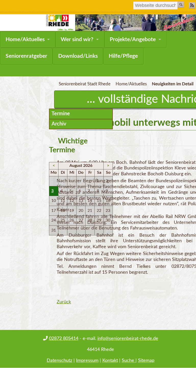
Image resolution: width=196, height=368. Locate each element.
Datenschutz (59, 360)
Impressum (87, 360)
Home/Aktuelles (25, 39)
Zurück (64, 302)
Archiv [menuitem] (59, 123)
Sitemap (146, 360)
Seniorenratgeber (26, 56)
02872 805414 (63, 338)
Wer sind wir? (77, 39)
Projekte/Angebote (133, 39)
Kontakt (110, 360)
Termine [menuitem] (61, 113)
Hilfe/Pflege (123, 56)
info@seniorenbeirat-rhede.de (127, 338)
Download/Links (78, 56)
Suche (129, 360)
